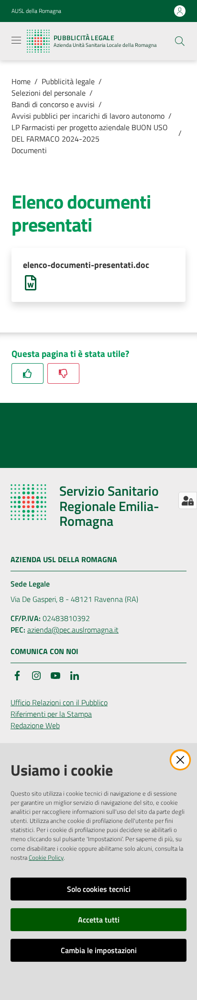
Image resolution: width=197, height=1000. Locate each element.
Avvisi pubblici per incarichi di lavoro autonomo (87, 116)
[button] (180, 41)
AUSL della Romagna (36, 11)
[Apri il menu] (16, 40)
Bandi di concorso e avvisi (53, 104)
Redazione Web (35, 725)
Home (21, 81)
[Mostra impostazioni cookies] (187, 500)
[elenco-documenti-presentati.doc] (30, 282)
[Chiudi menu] (162, 19)
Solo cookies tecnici (99, 889)
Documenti (29, 150)
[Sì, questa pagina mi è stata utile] (27, 373)
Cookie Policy (46, 857)
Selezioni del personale (48, 93)
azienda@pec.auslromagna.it (73, 629)
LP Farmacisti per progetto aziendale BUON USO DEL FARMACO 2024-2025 (89, 133)
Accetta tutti (99, 919)
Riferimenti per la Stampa (51, 714)
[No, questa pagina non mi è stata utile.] (63, 373)
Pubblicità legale (68, 81)
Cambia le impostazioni (99, 950)
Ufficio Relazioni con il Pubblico (59, 702)
